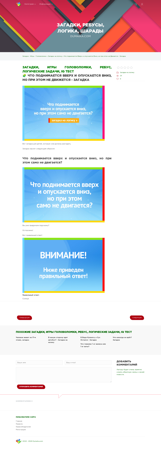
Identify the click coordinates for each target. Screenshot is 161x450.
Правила (19, 424)
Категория (29, 4)
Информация (45, 4)
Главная (19, 421)
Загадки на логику (55, 56)
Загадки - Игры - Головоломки (34, 56)
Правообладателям (23, 426)
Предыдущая (24, 317)
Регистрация (21, 429)
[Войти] (142, 4)
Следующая (137, 317)
